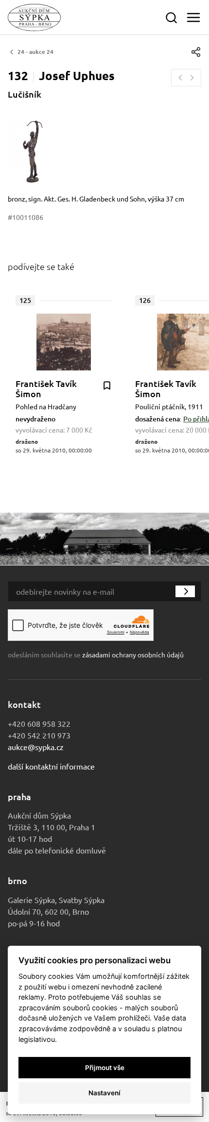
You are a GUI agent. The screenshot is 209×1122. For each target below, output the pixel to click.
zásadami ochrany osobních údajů (133, 654)
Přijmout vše (104, 1068)
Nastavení (104, 1093)
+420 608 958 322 (39, 723)
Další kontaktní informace (51, 766)
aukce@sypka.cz (36, 747)
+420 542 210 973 (39, 735)
